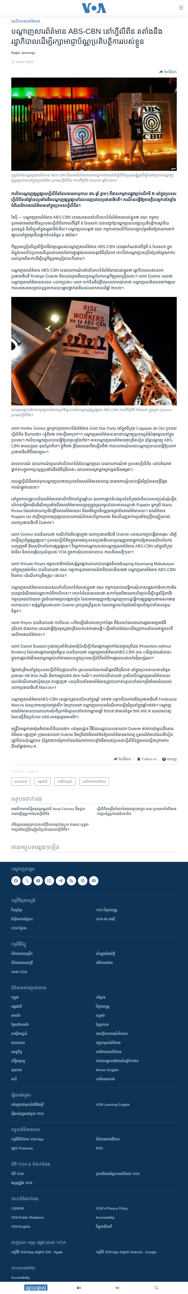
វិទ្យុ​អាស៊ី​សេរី (104, 1226)
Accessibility (105, 1217)
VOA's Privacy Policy (112, 1208)
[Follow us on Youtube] (38, 880)
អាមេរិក (16, 1015)
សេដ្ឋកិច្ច (16, 1052)
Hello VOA (19, 972)
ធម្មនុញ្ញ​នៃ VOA (21, 1183)
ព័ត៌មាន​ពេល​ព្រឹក (22, 954)
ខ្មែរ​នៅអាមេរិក (20, 1025)
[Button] (168, 72)
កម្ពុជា (15, 997)
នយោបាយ (18, 1043)
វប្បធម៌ (100, 1015)
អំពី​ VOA (17, 1174)
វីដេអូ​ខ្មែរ (16, 910)
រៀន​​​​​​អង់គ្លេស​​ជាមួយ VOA (27, 1114)
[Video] (78, 1288)
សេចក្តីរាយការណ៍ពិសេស (112, 1034)
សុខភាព (16, 1070)
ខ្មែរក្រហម (102, 1025)
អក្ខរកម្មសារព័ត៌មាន (108, 1043)
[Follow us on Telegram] (60, 880)
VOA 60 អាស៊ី (105, 919)
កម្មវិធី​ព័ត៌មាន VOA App (27, 1139)
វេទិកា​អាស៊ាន (104, 963)
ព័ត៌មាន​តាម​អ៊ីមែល (108, 1139)
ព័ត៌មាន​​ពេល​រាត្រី (22, 963)
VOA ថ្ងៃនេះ (19, 928)
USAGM (17, 1208)
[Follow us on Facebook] (16, 880)
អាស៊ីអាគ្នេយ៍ (19, 1034)
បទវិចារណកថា (105, 1079)
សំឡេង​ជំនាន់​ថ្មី (105, 954)
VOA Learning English (113, 1105)
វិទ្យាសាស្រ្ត (102, 1006)
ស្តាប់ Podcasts (22, 1148)
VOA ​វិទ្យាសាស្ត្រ (106, 910)
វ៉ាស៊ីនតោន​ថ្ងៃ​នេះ (22, 919)
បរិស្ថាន (101, 997)
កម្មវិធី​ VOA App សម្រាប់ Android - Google (126, 1252)
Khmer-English (107, 1070)
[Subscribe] (93, 880)
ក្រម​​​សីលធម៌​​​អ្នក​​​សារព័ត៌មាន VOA (118, 1174)
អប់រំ (14, 1079)
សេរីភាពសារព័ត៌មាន (25, 21)
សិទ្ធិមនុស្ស (18, 1061)
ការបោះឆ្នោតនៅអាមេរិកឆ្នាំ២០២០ (117, 1061)
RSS (99, 1148)
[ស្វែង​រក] (156, 1288)
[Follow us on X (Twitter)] (27, 880)
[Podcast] (82, 880)
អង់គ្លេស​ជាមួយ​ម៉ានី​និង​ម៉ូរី (27, 1105)
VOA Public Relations (27, 1217)
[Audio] (117, 1288)
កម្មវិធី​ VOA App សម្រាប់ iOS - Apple (37, 1252)
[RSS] (71, 880)
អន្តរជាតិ (16, 1006)
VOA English (20, 1226)
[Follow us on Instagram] (49, 880)
